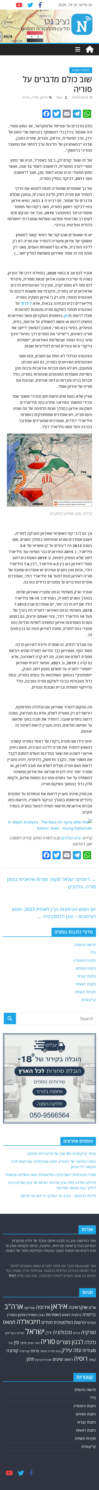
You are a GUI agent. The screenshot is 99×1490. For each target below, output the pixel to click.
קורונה (12, 1350)
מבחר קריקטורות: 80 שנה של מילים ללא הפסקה (61, 1153)
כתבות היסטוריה (84, 960)
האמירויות (53, 1314)
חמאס (9, 1322)
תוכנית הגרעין (43, 1360)
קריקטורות (88, 999)
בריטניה (89, 1314)
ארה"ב (13, 1306)
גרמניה (76, 1314)
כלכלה (90, 1342)
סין (16, 1342)
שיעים (25, 97)
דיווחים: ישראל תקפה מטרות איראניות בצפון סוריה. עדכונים (51, 883)
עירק (66, 1350)
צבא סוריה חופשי (50, 1351)
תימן (30, 1359)
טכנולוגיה (62, 1332)
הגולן (41, 1315)
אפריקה (29, 1307)
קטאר (92, 1359)
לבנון (77, 1342)
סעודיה (89, 1350)
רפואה (68, 1359)
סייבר (23, 1343)
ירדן (49, 1332)
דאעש (66, 1314)
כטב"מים (10, 1333)
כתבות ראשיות (81, 70)
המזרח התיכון (27, 1314)
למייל (12, 1275)
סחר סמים (34, 1343)
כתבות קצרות (86, 976)
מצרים (63, 1342)
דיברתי (26, 303)
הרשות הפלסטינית (70, 1322)
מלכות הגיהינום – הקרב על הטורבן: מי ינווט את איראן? (58, 1195)
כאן (66, 315)
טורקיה (88, 1332)
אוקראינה (78, 1307)
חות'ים (47, 1322)
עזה (77, 1350)
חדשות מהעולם (85, 944)
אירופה (43, 1307)
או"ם (92, 1307)
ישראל (35, 1331)
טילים (76, 1333)
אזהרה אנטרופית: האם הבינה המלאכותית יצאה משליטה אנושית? (50, 1174)
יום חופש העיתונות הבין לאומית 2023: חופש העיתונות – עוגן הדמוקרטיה (54, 913)
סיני (10, 1343)
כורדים (20, 1333)
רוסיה (81, 1358)
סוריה (35, 97)
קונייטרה (24, 1351)
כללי (93, 952)
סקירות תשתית (85, 991)
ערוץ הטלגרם (71, 837)
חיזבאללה (28, 1321)
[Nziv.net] (89, 49)
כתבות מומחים (86, 968)
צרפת (35, 1350)
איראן (44, 97)
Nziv (59, 97)
